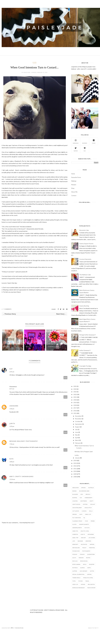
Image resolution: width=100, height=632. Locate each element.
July (76, 429)
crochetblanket (77, 507)
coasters (75, 501)
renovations (84, 561)
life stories (91, 537)
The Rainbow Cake (85, 274)
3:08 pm (11, 461)
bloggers (75, 494)
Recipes (73, 184)
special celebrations (78, 574)
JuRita (12, 423)
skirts (89, 567)
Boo (82, 494)
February (77, 443)
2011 (75, 468)
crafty (91, 501)
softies (92, 571)
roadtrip (91, 564)
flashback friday (77, 521)
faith (80, 514)
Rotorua (75, 567)
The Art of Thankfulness (53, 347)
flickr (93, 143)
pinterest (84, 143)
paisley (84, 547)
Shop (72, 188)
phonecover (76, 551)
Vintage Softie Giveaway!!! (87, 335)
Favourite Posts (76, 177)
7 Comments (7, 309)
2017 (75, 408)
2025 (75, 386)
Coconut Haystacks (85, 259)
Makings (73, 181)
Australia (91, 487)
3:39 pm (11, 426)
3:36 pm (11, 408)
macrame (80, 541)
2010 (75, 471)
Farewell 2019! (32, 346)
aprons (83, 487)
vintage (83, 584)
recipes (88, 557)
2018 (75, 405)
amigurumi (75, 487)
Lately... (77, 455)
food (34, 62)
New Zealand (76, 547)
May (76, 435)
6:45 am (11, 372)
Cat (11, 369)
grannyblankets (77, 527)
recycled (75, 561)
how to (83, 534)
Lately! (7, 346)
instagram (75, 143)
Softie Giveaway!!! (85, 350)
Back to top (92, 628)
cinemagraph (88, 497)
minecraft (75, 544)
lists (73, 541)
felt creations (76, 517)
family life (88, 514)
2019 (75, 402)
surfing (89, 574)
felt (85, 150)
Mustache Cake (84, 230)
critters (85, 504)
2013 (75, 463)
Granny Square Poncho (86, 243)
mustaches (84, 544)
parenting (92, 547)
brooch (88, 494)
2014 (75, 460)
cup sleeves (75, 511)
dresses (74, 514)
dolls (90, 511)
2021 (75, 397)
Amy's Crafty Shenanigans (21, 476)
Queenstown (91, 554)
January (77, 458)
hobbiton (75, 534)
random (81, 557)
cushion (84, 511)
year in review (91, 587)
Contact (73, 195)
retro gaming (76, 564)
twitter (76, 150)
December (78, 416)
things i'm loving (88, 577)
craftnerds (83, 501)
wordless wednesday (78, 587)
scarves (82, 567)
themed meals (76, 577)
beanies (74, 491)
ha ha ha (86, 527)
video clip (75, 584)
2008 (75, 476)
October (77, 421)
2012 (75, 466)
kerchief (83, 537)
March (77, 440)
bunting (74, 497)
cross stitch (88, 507)
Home (73, 174)
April (76, 437)
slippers (74, 571)
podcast (74, 554)
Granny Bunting (84, 306)
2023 (75, 392)
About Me (74, 192)
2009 (75, 474)
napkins (92, 544)
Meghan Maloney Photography (23, 441)
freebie (93, 521)
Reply (65, 377)
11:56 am (12, 479)
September (78, 424)
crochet (92, 504)
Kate (11, 459)
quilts (74, 557)
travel (87, 581)
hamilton (75, 531)
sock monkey (83, 571)
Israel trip (75, 537)
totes (74, 581)
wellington (91, 584)
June (76, 432)
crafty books (76, 504)
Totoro (80, 581)
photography (86, 551)
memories (88, 541)
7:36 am (11, 444)
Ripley (84, 564)
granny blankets (84, 524)
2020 (75, 400)
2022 (75, 394)
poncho (82, 554)
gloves (74, 524)
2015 (75, 413)
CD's (81, 497)
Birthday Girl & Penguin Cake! (84, 451)
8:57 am (11, 389)
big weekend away (84, 491)
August (77, 427)
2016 (75, 410)
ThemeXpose (19, 628)
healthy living (85, 531)
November (78, 419)
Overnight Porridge (85, 366)
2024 (75, 389)
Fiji (84, 517)
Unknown (13, 406)
